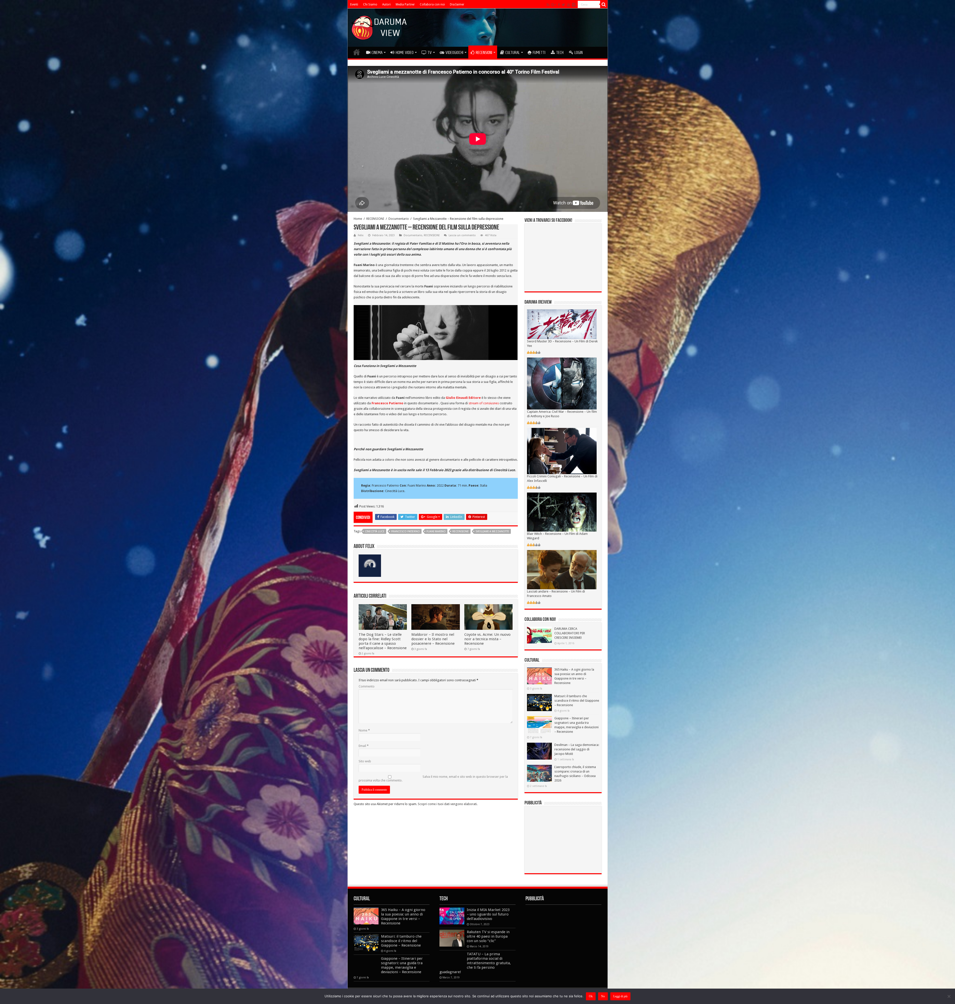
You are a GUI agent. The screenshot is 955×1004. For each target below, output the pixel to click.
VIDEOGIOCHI (454, 52)
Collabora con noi (432, 4)
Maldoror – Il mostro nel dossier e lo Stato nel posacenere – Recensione (433, 639)
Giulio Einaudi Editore (463, 398)
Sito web (365, 761)
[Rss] (548, 5)
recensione (460, 531)
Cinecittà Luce (374, 531)
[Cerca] (604, 4)
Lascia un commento (462, 235)
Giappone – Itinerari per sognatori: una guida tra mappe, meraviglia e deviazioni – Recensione (402, 965)
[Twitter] (563, 5)
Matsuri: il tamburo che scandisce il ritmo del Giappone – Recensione (576, 700)
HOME (356, 52)
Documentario (398, 219)
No (603, 996)
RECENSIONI (484, 52)
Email (364, 746)
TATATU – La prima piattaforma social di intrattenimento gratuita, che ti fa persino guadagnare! (475, 963)
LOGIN (578, 52)
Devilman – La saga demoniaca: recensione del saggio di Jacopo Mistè (576, 749)
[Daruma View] (379, 27)
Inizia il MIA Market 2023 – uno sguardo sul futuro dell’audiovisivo (488, 914)
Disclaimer (457, 4)
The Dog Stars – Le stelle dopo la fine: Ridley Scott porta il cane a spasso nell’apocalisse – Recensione (383, 641)
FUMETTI (539, 52)
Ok (591, 996)
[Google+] (553, 5)
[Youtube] (569, 5)
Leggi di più (620, 996)
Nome (364, 730)
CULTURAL (512, 52)
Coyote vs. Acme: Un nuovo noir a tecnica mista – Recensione (487, 639)
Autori (386, 4)
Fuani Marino (436, 531)
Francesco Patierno (387, 403)
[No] (948, 996)
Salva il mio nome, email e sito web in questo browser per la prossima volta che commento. (433, 778)
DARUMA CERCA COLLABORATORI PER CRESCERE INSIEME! (569, 633)
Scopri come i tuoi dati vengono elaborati (447, 804)
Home (358, 219)
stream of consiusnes (484, 403)
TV (430, 52)
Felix (361, 235)
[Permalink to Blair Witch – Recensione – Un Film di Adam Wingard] (562, 512)
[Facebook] (558, 5)
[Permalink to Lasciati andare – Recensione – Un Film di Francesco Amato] (562, 569)
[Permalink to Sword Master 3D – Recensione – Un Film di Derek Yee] (562, 324)
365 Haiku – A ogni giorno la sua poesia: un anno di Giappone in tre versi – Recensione (403, 916)
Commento (367, 686)
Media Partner (405, 4)
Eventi (354, 4)
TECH (560, 52)
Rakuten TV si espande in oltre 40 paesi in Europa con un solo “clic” (488, 936)
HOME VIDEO (405, 52)
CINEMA (377, 52)
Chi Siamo (370, 4)
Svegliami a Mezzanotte (492, 531)
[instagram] (574, 5)
